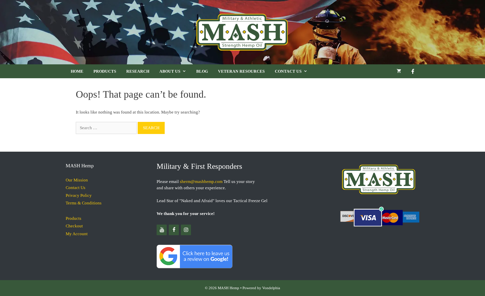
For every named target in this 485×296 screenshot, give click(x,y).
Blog (202, 71)
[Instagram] (186, 230)
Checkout (74, 226)
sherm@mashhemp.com (201, 181)
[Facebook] (174, 230)
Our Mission (77, 180)
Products (104, 71)
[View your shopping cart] (399, 71)
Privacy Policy (79, 195)
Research (137, 71)
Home (77, 71)
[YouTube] (162, 230)
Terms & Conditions (84, 203)
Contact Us (288, 71)
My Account (77, 233)
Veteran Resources (241, 71)
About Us (169, 71)
